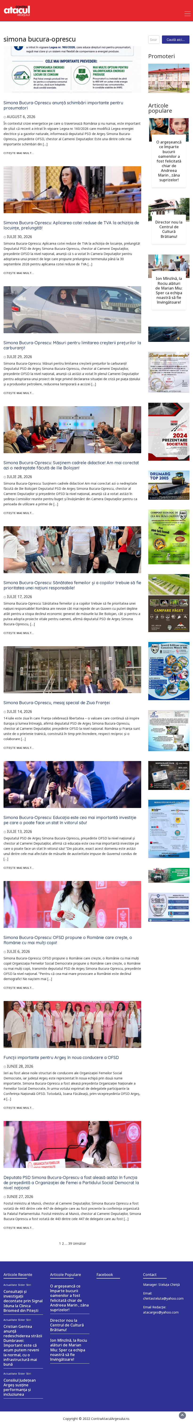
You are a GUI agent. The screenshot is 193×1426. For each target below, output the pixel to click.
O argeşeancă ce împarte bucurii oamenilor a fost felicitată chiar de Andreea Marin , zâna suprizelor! (168, 160)
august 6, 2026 (21, 116)
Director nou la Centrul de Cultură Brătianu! (168, 229)
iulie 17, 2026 (19, 596)
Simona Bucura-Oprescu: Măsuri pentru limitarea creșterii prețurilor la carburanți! (72, 345)
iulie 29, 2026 (19, 356)
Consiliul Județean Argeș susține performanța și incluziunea (20, 1387)
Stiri (28, 1285)
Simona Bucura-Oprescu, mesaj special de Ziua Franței (57, 702)
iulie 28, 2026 (19, 476)
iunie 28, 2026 (20, 1066)
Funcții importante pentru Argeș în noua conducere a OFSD (61, 1057)
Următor (79, 1243)
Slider (21, 1285)
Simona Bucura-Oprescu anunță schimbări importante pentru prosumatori (63, 105)
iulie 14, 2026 (19, 711)
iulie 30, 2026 (19, 236)
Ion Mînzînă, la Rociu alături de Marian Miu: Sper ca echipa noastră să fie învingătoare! (168, 290)
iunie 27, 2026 (20, 1196)
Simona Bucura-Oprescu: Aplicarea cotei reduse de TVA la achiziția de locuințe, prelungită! (71, 225)
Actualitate (10, 1285)
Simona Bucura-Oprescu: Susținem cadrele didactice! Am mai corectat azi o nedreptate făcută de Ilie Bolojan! (71, 465)
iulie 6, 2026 (18, 951)
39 (70, 1243)
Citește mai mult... (19, 153)
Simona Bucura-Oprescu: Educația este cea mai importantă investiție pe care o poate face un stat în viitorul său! (70, 820)
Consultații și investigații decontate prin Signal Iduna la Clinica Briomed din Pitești (23, 1301)
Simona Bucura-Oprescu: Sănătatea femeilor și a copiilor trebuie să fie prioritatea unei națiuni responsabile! (72, 585)
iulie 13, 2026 (19, 831)
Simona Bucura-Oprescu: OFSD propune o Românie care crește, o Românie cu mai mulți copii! (68, 940)
